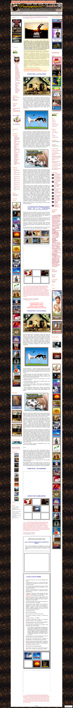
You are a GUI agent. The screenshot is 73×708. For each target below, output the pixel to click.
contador (53, 212)
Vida (59, 265)
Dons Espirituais (57, 226)
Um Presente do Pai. (41, 1)
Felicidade (53, 235)
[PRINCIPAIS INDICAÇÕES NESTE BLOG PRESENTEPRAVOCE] (16, 206)
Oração (57, 247)
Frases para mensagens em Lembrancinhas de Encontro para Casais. (17, 138)
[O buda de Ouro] (36, 516)
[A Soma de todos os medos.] (16, 301)
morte (59, 244)
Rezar (26, 526)
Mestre (37, 292)
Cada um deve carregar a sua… (57, 186)
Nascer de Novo (29, 293)
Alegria (55, 215)
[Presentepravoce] (56, 64)
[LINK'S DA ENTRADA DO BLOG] (17, 123)
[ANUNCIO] (56, 28)
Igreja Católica (55, 239)
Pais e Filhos (55, 249)
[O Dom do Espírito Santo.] (16, 235)
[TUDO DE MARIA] (16, 353)
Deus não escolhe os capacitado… (57, 182)
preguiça (26, 294)
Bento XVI (59, 218)
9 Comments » (29, 702)
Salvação (54, 260)
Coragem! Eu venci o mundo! (56, 163)
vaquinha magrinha (41, 295)
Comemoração (55, 222)
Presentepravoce (41, 525)
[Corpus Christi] (16, 435)
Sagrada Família (55, 259)
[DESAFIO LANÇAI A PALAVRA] (16, 41)
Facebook (59, 230)
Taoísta (24, 295)
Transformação (35, 295)
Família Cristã (55, 233)
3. (26, 582)
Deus (59, 224)
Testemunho (34, 526)
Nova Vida (37, 293)
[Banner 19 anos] (16, 34)
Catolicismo (54, 221)
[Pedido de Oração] (28, 664)
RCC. (18, 1)
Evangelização (54, 230)
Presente (54, 254)
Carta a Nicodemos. (51, 1)
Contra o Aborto (57, 223)
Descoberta (38, 527)
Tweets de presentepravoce (16, 448)
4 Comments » (37, 530)
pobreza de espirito (34, 529)
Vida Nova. (54, 266)
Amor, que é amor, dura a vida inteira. (17, 70)
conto (36, 527)
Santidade (57, 260)
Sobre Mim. (32, 1)
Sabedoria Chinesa (44, 294)
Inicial (13, 1)
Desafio (57, 224)
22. (26, 646)
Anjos (27, 527)
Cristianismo (54, 224)
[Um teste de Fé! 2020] (16, 227)
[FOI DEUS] (28, 656)
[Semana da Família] (56, 315)
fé (58, 235)
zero (25, 702)
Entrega (42, 527)
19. (27, 638)
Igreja (56, 237)
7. (39, 590)
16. (26, 624)
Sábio (48, 294)
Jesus (54, 242)
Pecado (56, 251)
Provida (53, 257)
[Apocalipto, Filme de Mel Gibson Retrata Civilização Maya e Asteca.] (16, 361)
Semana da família (30, 526)
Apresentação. (24, 1)
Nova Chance (34, 293)
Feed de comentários (55, 124)
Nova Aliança (56, 245)
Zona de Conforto (47, 295)
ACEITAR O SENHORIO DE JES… (56, 202)
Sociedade (56, 263)
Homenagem (54, 236)
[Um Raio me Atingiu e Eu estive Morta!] (16, 383)
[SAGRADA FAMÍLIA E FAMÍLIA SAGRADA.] (16, 294)
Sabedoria (39, 294)
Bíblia (53, 219)
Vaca (38, 295)
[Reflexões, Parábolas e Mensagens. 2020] (16, 256)
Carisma (58, 219)
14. (27, 619)
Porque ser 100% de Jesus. (17, 64)
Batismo (53, 217)
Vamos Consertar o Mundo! (29, 532)
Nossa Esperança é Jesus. (17, 85)
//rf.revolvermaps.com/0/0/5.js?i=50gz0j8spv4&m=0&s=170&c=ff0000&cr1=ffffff (16, 110)
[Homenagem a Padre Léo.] (16, 368)
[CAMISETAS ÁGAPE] (56, 37)
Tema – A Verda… (57, 198)
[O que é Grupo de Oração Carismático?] (16, 286)
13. (26, 617)
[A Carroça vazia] (28, 516)
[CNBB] (56, 69)
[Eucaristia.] (16, 346)
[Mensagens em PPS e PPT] (16, 249)
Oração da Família (56, 248)
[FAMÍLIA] (16, 405)
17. (28, 627)
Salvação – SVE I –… (57, 199)
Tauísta (27, 295)
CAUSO (34, 527)
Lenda (33, 292)
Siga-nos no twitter (16, 447)
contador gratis (15, 100)
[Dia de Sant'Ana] (16, 418)
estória (44, 527)
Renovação (33, 294)
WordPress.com (54, 126)
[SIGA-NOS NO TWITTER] (16, 442)
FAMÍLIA (55, 232)
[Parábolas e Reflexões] (45, 656)
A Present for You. (56, 216)
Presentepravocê (55, 254)
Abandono (24, 527)
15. (26, 622)
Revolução (36, 294)
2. (26, 579)
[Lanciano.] (16, 332)
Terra (24, 702)
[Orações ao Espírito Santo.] (16, 271)
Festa (56, 235)
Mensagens (24, 525)
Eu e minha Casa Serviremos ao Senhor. (16, 144)
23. (26, 647)
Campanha (55, 219)
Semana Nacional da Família (56, 263)
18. (26, 635)
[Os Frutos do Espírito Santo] (16, 242)
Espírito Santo (55, 228)
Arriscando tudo (30, 527)
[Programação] (56, 319)
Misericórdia (56, 244)
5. (26, 589)
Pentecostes (55, 252)
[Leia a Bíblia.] (16, 376)
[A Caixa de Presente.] (16, 319)
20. (26, 641)
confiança (53, 223)
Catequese (58, 220)
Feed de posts (54, 123)
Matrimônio (59, 243)
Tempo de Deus (30, 295)
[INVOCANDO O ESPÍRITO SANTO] (37, 656)
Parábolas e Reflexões (30, 525)
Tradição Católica (39, 526)
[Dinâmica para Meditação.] (16, 263)
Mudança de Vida (46, 292)
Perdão (59, 252)
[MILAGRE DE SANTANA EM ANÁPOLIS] (16, 278)
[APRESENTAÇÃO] (16, 26)
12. (26, 613)
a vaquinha (45, 526)
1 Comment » (25, 296)
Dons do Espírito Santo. (55, 226)
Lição (35, 292)
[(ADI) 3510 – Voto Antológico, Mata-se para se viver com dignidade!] (16, 324)
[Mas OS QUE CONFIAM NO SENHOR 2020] (16, 220)
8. (26, 593)
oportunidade (41, 293)
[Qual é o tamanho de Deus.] (45, 516)
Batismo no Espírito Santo (56, 218)
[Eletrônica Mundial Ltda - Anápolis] (56, 48)
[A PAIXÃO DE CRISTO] (37, 664)
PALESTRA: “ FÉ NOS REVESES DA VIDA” (17, 149)
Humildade (27, 292)
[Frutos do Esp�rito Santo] (45, 664)
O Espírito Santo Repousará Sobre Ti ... (56, 246)
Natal (53, 245)
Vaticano (57, 265)
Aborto (53, 215)
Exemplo (24, 292)
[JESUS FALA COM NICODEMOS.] (16, 309)
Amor (59, 215)
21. (26, 644)
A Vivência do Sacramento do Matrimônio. (16, 155)
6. (43, 589)
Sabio (24, 530)
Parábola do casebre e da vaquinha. (31, 298)
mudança (42, 292)
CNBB (58, 221)
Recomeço (29, 294)
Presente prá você (35, 525)
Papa (55, 250)
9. (26, 596)
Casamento (54, 220)
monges (39, 292)
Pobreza (45, 293)
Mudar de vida (25, 293)
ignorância (30, 292)
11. (26, 610)
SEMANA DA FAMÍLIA (17, 407)
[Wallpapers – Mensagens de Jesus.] (16, 339)
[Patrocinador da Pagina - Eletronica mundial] (16, 214)
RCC (55, 257)
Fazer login (53, 121)
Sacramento (57, 258)
